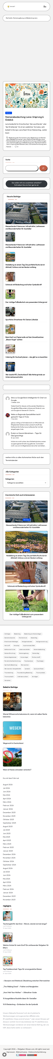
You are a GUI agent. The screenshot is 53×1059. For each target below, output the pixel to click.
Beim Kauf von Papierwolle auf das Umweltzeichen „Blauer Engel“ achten (25, 338)
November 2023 (9, 900)
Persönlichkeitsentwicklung (12, 661)
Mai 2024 (6, 879)
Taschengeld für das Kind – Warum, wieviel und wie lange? (25, 924)
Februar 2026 (8, 805)
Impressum (11, 1052)
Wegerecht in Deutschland (13, 743)
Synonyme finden (39, 669)
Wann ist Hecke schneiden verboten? (17, 770)
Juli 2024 (6, 872)
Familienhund (23, 638)
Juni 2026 (6, 791)
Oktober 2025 (8, 819)
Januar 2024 (8, 893)
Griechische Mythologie (11, 641)
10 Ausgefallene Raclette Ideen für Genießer (20, 998)
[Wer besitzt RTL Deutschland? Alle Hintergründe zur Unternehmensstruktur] (10, 366)
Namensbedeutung (39, 649)
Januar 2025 (8, 851)
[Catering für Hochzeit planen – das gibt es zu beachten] (10, 349)
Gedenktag (34, 638)
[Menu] (45, 6)
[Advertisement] (26, 49)
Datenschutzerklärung (37, 1052)
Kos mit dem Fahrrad (11, 778)
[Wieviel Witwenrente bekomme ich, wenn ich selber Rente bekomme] (12, 701)
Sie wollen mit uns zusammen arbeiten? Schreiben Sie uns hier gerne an (26, 184)
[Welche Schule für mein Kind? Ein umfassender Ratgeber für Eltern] (7, 937)
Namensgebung (23, 653)
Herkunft (7, 645)
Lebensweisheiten (24, 649)
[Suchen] (43, 168)
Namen (8, 113)
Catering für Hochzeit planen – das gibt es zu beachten (26, 357)
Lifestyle (26, 580)
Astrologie (7, 634)
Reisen (26, 550)
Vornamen (7, 680)
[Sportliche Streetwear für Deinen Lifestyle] (10, 311)
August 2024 (8, 868)
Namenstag (35, 653)
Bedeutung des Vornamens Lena (19, 137)
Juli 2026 (6, 788)
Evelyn (13, 433)
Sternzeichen (25, 665)
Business (26, 519)
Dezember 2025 (9, 812)
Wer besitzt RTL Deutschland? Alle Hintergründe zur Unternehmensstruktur (25, 376)
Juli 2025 (6, 830)
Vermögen (35, 676)
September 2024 (9, 865)
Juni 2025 (6, 833)
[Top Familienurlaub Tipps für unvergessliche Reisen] (7, 961)
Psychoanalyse (28, 661)
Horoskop (16, 645)
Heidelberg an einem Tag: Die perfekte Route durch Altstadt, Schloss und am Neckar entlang (25, 266)
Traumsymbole (40, 672)
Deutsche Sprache (9, 638)
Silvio (13, 398)
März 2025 (7, 844)
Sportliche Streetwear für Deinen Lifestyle (22, 319)
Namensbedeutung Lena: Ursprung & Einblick (24, 118)
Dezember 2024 (9, 854)
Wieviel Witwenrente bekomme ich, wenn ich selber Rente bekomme (25, 715)
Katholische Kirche (9, 649)
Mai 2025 (6, 837)
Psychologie (40, 661)
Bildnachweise (21, 1052)
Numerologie (24, 657)
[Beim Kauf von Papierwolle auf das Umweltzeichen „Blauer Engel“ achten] (10, 329)
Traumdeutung (8, 672)
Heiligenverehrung (41, 641)
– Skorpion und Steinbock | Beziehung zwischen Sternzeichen (26, 981)
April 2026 (7, 798)
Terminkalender (12, 460)
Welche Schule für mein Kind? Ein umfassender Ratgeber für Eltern (26, 946)
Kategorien (10, 479)
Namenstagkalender (10, 657)
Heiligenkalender (27, 641)
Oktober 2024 (8, 861)
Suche (8, 160)
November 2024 (9, 858)
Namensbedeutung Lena (14, 141)
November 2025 (9, 816)
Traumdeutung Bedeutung (24, 672)
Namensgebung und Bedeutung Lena (22, 143)
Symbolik (27, 669)
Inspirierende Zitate (29, 645)
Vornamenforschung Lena (37, 144)
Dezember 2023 (9, 896)
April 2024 (7, 882)
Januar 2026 (8, 809)
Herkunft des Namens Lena (36, 139)
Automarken (27, 457)
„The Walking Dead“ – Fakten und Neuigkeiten (20, 986)
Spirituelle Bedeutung (10, 665)
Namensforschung (9, 653)
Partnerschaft (36, 657)
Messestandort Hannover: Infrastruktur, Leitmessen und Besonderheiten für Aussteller (25, 227)
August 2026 (8, 784)
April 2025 (7, 840)
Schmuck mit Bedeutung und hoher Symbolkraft (24, 285)
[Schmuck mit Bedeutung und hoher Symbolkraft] (10, 276)
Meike (13, 414)
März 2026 (7, 802)
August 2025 (8, 826)
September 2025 (9, 823)
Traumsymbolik (9, 676)
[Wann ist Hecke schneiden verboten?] (12, 757)
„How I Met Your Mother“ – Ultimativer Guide (20, 992)
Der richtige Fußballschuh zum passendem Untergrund (26, 302)
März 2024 (7, 886)
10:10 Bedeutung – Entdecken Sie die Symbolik (20, 1004)
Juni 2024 (6, 875)
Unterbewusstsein (22, 676)
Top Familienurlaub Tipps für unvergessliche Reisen (22, 969)
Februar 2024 (8, 889)
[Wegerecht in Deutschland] (12, 730)
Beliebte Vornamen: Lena (18, 139)
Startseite (9, 18)
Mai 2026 (6, 795)
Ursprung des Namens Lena (19, 144)
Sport (26, 609)
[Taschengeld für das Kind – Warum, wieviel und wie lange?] (7, 916)
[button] (4, 1054)
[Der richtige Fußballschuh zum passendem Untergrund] (10, 294)
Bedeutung (17, 634)
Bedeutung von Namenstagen (32, 634)
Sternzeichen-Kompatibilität (12, 669)
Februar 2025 (8, 847)
